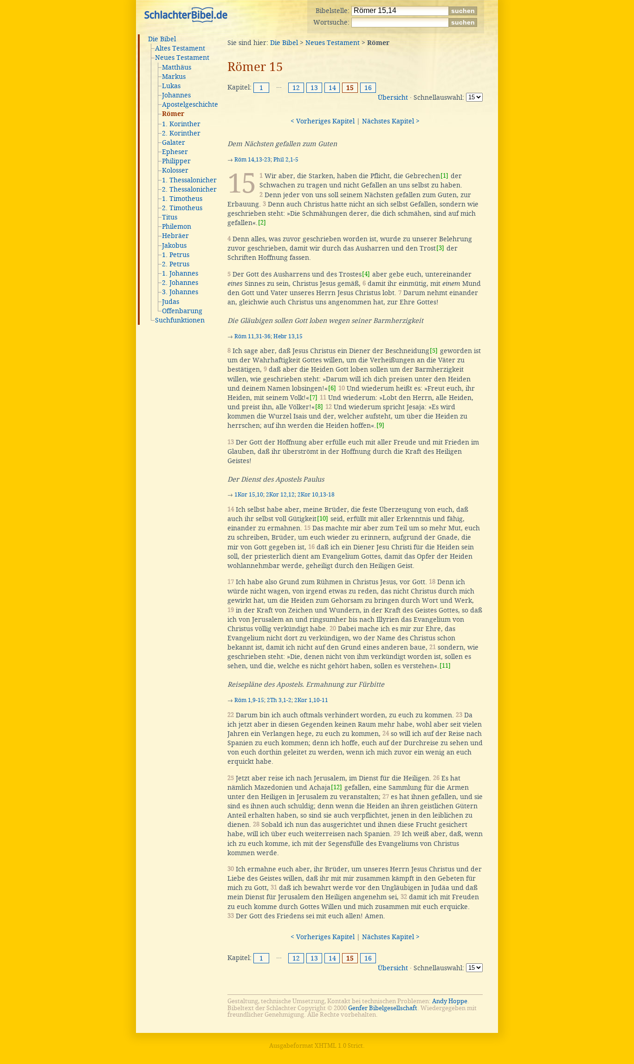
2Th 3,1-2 (279, 700)
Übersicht (393, 97)
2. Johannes (180, 282)
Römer (173, 114)
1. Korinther (181, 124)
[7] (313, 397)
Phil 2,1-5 (285, 159)
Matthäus (176, 67)
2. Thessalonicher (189, 189)
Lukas (171, 86)
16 (368, 87)
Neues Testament (182, 57)
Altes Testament (180, 48)
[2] (262, 222)
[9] (380, 425)
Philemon (176, 226)
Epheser (175, 151)
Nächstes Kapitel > (391, 121)
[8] (319, 406)
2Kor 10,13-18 (316, 494)
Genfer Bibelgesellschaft (382, 1008)
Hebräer (175, 235)
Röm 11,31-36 (252, 336)
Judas (170, 301)
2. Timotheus (182, 208)
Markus (174, 76)
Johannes (176, 95)
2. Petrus (175, 264)
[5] (434, 350)
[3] (440, 248)
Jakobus (174, 245)
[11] (445, 665)
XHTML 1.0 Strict (339, 1045)
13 (314, 87)
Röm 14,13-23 (252, 159)
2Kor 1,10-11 (311, 700)
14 (332, 87)
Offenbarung (182, 311)
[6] (332, 388)
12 (296, 87)
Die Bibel (162, 39)
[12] (336, 787)
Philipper (176, 161)
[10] (322, 518)
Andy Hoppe (449, 1001)
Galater (173, 142)
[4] (366, 274)
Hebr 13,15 (288, 336)
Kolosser (175, 170)
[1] (444, 175)
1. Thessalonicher (189, 180)
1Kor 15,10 (248, 494)
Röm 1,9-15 (249, 700)
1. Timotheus (182, 198)
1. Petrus (175, 254)
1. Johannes (180, 273)
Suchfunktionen (180, 320)
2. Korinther (181, 133)
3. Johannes (180, 292)
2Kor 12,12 (280, 494)
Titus (169, 217)
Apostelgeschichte (190, 104)
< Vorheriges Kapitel (323, 121)
